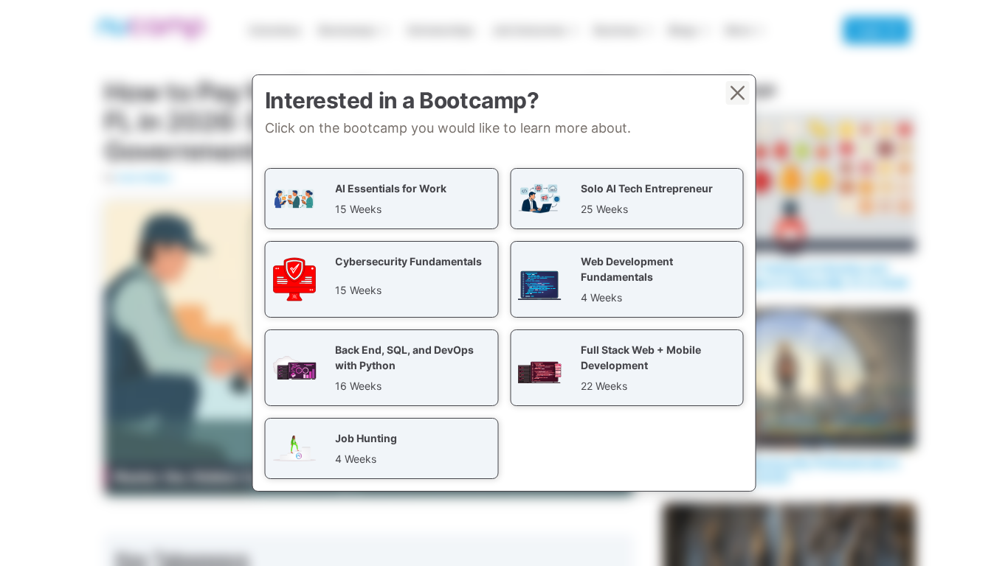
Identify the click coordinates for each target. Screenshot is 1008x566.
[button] (382, 198)
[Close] (738, 93)
